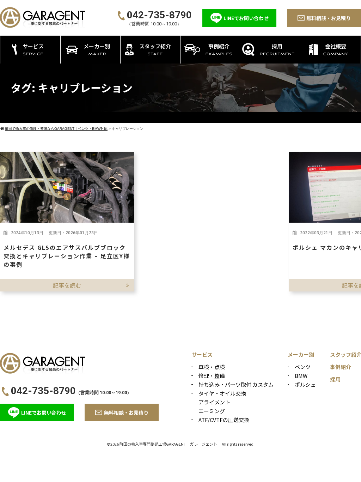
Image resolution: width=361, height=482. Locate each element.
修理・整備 (211, 375)
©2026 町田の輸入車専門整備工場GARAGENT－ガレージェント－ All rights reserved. (181, 444)
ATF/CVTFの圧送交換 (223, 419)
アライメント (214, 402)
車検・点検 (211, 366)
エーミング (211, 411)
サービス (202, 354)
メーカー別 (301, 354)
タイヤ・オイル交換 (222, 393)
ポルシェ (305, 384)
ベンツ (303, 366)
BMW (301, 375)
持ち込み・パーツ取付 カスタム (236, 384)
